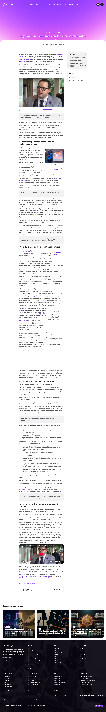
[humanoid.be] (7, 4)
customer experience (25, 59)
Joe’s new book (23, 320)
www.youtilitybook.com (25, 489)
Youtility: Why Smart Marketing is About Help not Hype (35, 576)
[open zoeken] (98, 4)
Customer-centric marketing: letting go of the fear (78, 66)
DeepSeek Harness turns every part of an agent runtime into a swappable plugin (53, 631)
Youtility (22, 61)
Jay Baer (21, 574)
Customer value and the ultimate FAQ (77, 63)
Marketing (59, 4)
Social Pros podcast (50, 577)
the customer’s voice (40, 58)
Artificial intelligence (7, 673)
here (60, 491)
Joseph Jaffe (28, 583)
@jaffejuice (43, 314)
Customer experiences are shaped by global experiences (77, 58)
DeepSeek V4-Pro (80, 633)
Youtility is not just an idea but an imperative (76, 61)
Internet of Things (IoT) (33, 673)
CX (65, 4)
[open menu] (102, 4)
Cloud (48, 4)
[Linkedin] (99, 706)
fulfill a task (47, 66)
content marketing (47, 109)
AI (77, 4)
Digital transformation (7, 690)
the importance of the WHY (37, 295)
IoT (44, 4)
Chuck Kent (29, 251)
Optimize (51, 296)
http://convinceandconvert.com (27, 577)
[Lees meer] (18, 624)
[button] (85, 54)
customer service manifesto (51, 288)
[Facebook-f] (96, 706)
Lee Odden (34, 296)
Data (54, 4)
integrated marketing (36, 210)
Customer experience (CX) (34, 690)
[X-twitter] (102, 706)
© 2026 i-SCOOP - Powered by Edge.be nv (12, 705)
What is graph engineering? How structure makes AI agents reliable (18, 632)
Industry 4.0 (38, 4)
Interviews (50, 39)
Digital (31, 4)
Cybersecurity (71, 4)
